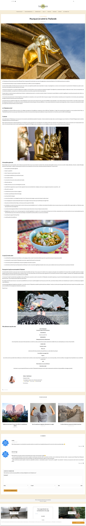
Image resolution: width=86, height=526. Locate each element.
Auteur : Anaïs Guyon (27, 376)
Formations (37, 11)
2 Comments (6, 389)
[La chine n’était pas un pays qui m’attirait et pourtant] (71, 412)
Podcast (49, 11)
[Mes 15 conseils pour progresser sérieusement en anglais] (43, 412)
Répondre (80, 446)
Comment (6, 475)
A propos (54, 11)
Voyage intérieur (43, 16)
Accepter (78, 522)
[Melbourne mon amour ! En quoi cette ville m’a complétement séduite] (15, 412)
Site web (70, 485)
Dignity (43, 355)
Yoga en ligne (19, 11)
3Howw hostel (47, 339)
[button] (84, 519)
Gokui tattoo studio (43, 366)
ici (17, 120)
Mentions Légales (43, 501)
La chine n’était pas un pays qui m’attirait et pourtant (71, 424)
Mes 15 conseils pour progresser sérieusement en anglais (43, 424)
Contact (60, 11)
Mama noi (43, 348)
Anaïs (13, 440)
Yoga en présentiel (28, 11)
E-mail (43, 485)
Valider (43, 516)
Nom (16, 485)
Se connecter (66, 11)
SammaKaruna (43, 332)
